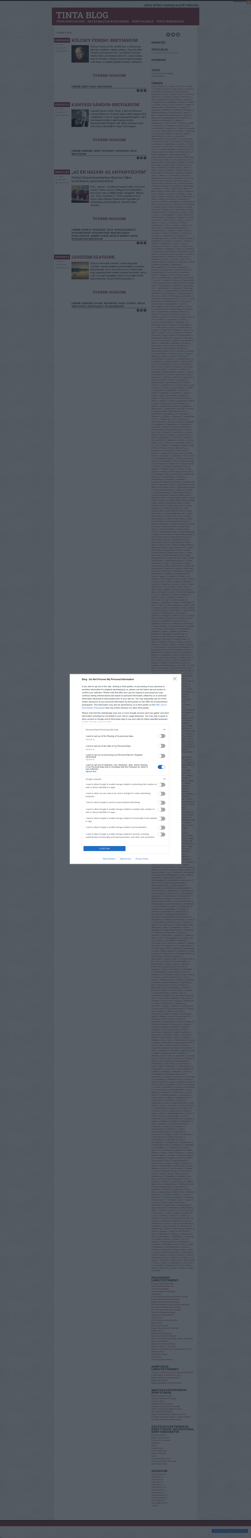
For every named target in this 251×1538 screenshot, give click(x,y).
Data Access (125, 859)
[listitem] (125, 729)
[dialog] (125, 769)
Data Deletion (109, 859)
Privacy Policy (142, 859)
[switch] (161, 736)
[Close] (176, 679)
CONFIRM (104, 849)
